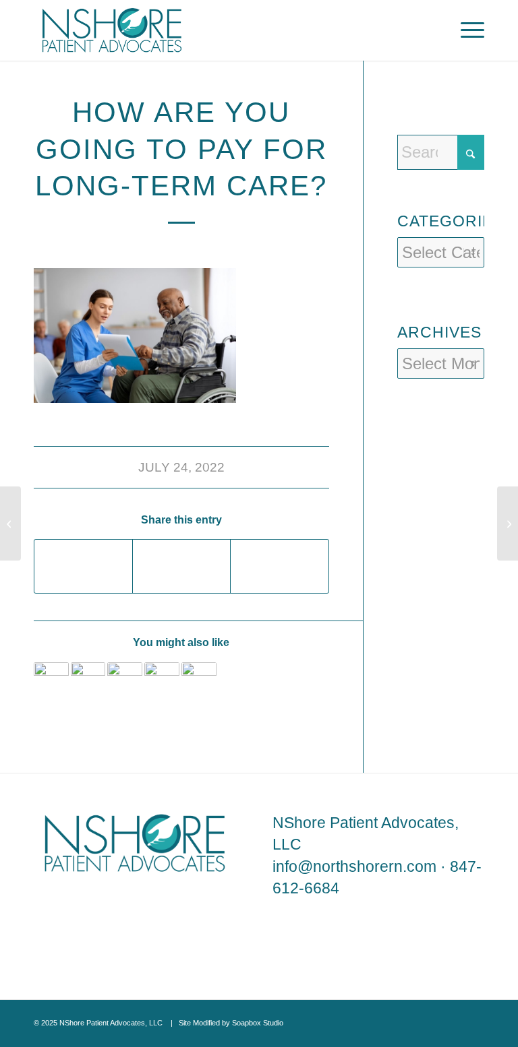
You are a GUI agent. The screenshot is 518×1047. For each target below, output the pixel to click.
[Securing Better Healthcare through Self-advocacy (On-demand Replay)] (10, 523)
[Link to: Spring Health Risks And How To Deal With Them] (161, 679)
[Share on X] (181, 566)
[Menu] (465, 30)
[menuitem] (465, 30)
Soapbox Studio (257, 1023)
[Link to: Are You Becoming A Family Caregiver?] (124, 679)
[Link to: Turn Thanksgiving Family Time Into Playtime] (88, 679)
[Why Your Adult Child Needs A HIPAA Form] (507, 523)
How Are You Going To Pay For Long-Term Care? (181, 148)
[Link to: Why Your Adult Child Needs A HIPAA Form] (51, 679)
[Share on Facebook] (83, 566)
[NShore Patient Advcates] (112, 30)
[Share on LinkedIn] (279, 566)
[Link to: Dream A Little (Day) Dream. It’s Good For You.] (199, 679)
